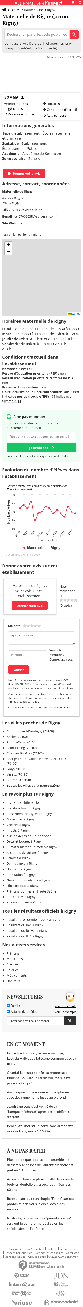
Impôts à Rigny (18, 830)
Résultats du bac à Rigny (25, 925)
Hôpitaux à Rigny (19, 869)
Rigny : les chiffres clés (23, 802)
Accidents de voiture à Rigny (28, 852)
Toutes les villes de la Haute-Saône (33, 785)
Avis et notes (56, 115)
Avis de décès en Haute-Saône (29, 836)
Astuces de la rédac (23, 1011)
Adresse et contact (22, 114)
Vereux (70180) (17, 774)
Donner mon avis (30, 606)
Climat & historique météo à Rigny (32, 847)
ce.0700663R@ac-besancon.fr (36, 216)
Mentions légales (14, 1256)
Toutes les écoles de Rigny (21, 234)
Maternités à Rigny (21, 819)
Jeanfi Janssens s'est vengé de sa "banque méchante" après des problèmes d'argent (38, 1112)
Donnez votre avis (26, 173)
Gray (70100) (16, 769)
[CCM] (22, 1276)
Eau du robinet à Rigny (24, 808)
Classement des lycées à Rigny (29, 814)
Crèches (13, 964)
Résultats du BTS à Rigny (25, 936)
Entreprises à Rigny (21, 897)
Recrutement (67, 1248)
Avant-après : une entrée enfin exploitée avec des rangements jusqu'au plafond (38, 1095)
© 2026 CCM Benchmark (63, 1256)
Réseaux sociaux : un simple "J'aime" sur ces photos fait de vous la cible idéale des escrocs (40, 1204)
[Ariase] (22, 1302)
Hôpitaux (13, 981)
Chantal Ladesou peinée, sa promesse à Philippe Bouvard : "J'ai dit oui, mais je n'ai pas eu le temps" (39, 1078)
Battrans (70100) (19, 780)
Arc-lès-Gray (32, 43)
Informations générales (18, 106)
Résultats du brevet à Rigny (27, 930)
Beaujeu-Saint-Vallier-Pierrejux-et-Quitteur (36, 48)
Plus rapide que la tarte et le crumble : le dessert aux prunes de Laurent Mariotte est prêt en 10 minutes (40, 1165)
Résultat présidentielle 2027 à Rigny (33, 919)
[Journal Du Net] (61, 1276)
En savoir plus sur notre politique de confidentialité (38, 456)
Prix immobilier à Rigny (24, 902)
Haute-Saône (33, 10)
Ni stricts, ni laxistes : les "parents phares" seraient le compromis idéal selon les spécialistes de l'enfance (39, 1224)
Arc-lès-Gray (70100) (21, 742)
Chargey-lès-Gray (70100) (25, 753)
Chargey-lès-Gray (59, 43)
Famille (15, 1006)
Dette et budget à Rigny (24, 841)
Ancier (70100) (17, 737)
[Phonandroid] (61, 1302)
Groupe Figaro (37, 1256)
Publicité (51, 1248)
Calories (13, 970)
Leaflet (75, 313)
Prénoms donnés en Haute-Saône (31, 891)
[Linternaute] (22, 1284)
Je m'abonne (38, 448)
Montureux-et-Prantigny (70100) (30, 731)
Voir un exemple (65, 1006)
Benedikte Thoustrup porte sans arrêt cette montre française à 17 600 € (40, 1128)
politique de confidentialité (54, 707)
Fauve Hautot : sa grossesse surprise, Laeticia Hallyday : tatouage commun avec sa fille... (41, 1059)
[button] (8, 245)
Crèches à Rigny (18, 825)
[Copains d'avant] (22, 1293)
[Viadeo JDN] (61, 1293)
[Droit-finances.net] (61, 1284)
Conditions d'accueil (62, 109)
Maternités (15, 959)
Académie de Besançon (41, 153)
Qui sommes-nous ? (20, 1248)
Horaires (53, 103)
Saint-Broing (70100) (22, 748)
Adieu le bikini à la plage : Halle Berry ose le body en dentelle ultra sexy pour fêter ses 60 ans (40, 1185)
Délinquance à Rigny (22, 863)
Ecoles (15, 10)
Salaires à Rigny (18, 858)
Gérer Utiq (72, 1252)
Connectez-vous (61, 659)
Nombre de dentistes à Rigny (28, 880)
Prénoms (13, 953)
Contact (39, 1248)
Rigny (51, 10)
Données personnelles (18, 1252)
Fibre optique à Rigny (22, 886)
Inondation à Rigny (21, 875)
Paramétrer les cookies (49, 1252)
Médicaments (17, 975)
